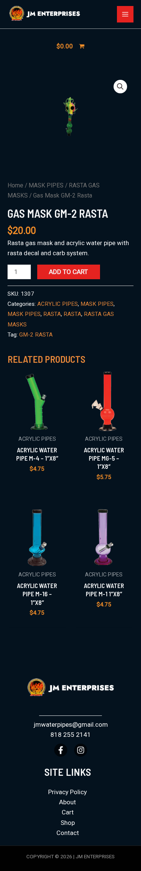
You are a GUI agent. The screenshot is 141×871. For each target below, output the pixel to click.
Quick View (37, 423)
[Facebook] (60, 750)
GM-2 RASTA (36, 334)
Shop (68, 822)
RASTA (52, 314)
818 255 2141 (70, 734)
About (67, 802)
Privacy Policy (67, 792)
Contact (67, 833)
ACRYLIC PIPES (57, 304)
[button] (120, 86)
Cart (68, 812)
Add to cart (68, 271)
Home (15, 185)
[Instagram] (80, 750)
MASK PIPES (46, 185)
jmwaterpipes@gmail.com (70, 724)
